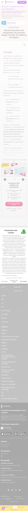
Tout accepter (23, 281)
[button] (3, 508)
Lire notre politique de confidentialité (9, 275)
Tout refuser (5, 281)
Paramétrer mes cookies (14, 281)
